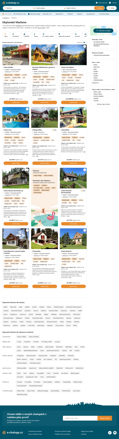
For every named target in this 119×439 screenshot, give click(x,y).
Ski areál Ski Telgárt (99, 42)
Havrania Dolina (53, 310)
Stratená (15, 325)
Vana (76, 347)
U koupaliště (40, 373)
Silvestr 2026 (20, 391)
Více (18, 93)
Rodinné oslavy (77, 382)
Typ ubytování (91, 14)
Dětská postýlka (21, 368)
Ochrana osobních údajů (63, 431)
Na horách (20, 377)
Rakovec (68, 318)
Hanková (43, 310)
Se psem (47, 188)
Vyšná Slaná (40, 325)
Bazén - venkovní (22, 359)
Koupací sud (32, 368)
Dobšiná (6, 310)
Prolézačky (62, 355)
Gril (56, 359)
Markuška (38, 314)
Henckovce (64, 310)
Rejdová (6, 322)
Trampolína (20, 355)
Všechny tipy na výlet (103, 104)
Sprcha (19, 350)
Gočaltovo (28, 310)
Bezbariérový (79, 368)
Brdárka (27, 307)
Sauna (53, 188)
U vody (19, 342)
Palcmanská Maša (37, 318)
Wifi (71, 350)
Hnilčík (35, 71)
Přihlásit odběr (104, 418)
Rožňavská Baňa (39, 322)
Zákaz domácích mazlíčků (46, 368)
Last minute (8, 14)
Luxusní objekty (47, 382)
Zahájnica (50, 325)
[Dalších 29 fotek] (44, 54)
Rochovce (14, 322)
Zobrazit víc (95, 82)
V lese (42, 377)
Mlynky (46, 314)
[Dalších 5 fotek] (15, 117)
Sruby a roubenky (48, 175)
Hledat (100, 8)
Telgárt (35, 132)
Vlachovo (7, 71)
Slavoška (76, 322)
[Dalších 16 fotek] (15, 54)
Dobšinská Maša (58, 307)
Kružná (31, 314)
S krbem (77, 350)
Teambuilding (66, 382)
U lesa (48, 373)
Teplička (7, 132)
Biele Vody (13, 307)
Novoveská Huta (8, 318)
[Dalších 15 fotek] (44, 117)
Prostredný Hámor (58, 318)
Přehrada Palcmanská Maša (101, 55)
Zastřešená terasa (35, 363)
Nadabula (53, 314)
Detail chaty (16, 102)
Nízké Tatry (41, 132)
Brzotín (34, 307)
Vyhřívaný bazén (31, 355)
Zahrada (76, 359)
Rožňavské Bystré (52, 322)
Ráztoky (69, 322)
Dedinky (7, 69)
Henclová (72, 310)
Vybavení (79, 14)
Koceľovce (23, 314)
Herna (18, 347)
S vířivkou (44, 185)
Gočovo (36, 310)
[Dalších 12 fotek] (73, 54)
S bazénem (36, 185)
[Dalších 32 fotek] (15, 178)
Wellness (57, 382)
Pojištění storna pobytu (62, 434)
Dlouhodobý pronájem (35, 386)
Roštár (21, 322)
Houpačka (53, 355)
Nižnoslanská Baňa (64, 314)
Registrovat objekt (87, 431)
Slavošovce (7, 325)
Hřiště (18, 373)
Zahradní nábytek (22, 363)
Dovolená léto (66, 391)
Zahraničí (70, 14)
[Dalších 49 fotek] (73, 238)
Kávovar (25, 347)
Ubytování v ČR (47, 14)
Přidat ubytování (102, 3)
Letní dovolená (37, 192)
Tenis (24, 373)
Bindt (64, 69)
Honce (5, 314)
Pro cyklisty (28, 382)
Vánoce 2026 (30, 391)
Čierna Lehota (59, 325)
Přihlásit (114, 3)
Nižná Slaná (76, 314)
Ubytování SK (59, 14)
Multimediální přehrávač (30, 350)
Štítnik (75, 325)
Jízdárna (31, 373)
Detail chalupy (44, 163)
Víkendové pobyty (35, 14)
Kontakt (83, 434)
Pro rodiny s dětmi (38, 188)
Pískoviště (71, 355)
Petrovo (48, 318)
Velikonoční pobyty (42, 391)
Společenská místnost (53, 350)
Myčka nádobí (49, 347)
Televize (64, 350)
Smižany (65, 132)
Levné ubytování (21, 386)
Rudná (62, 322)
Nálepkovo (19, 318)
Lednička (39, 347)
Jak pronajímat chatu (35, 434)
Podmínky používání (35, 431)
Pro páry (19, 382)
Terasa (32, 359)
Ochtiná (27, 318)
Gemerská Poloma (16, 310)
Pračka (82, 347)
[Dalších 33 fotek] (73, 178)
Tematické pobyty (104, 14)
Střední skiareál (51, 377)
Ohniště (39, 359)
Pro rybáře (37, 382)
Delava (49, 307)
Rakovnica (77, 318)
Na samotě (36, 190)
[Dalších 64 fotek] (44, 238)
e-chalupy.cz (5, 18)
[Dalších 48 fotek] (15, 238)
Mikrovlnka (69, 347)
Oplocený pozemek (65, 359)
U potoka (55, 373)
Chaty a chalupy (38, 175)
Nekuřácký (59, 368)
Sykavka (23, 325)
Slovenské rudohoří (15, 69)
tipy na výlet (41, 28)
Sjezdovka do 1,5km (31, 377)
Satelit (32, 347)
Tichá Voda (31, 325)
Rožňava (18, 25)
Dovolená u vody (21, 14)
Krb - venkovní (48, 359)
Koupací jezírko (43, 355)
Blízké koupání (45, 190)
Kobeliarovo (13, 314)
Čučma (68, 325)
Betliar (5, 307)
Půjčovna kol (69, 368)
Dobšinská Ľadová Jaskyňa (73, 307)
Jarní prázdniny (55, 391)
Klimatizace (59, 347)
